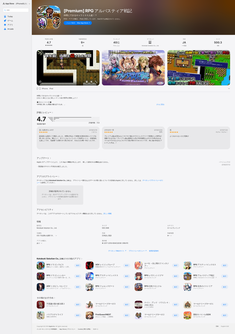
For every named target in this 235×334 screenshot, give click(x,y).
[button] (16, 16)
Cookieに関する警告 (84, 329)
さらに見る (160, 104)
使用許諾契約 (154, 251)
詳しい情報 (108, 213)
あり (38, 243)
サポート (95, 329)
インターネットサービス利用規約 (47, 329)
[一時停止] (87, 82)
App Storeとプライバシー (67, 329)
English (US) (225, 326)
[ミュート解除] (91, 82)
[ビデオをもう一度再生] (40, 82)
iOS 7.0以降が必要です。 (46, 235)
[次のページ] (232, 64)
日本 (217, 326)
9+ (168, 235)
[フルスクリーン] (96, 82)
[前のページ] (34, 64)
